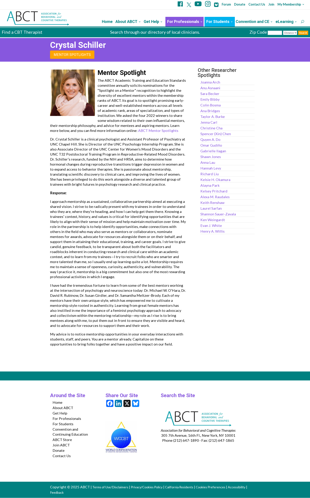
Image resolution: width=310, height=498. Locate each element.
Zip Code (258, 32)
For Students (217, 22)
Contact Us (256, 4)
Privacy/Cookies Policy (147, 487)
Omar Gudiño (211, 145)
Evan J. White (211, 225)
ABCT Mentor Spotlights (158, 130)
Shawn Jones (210, 156)
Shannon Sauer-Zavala (218, 214)
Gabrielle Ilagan (213, 151)
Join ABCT (61, 445)
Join (271, 4)
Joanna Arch (210, 82)
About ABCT (126, 22)
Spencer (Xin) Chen (215, 134)
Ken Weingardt (212, 220)
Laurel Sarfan (211, 208)
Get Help (151, 22)
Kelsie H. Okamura (215, 179)
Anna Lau (207, 162)
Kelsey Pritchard (213, 191)
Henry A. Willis (212, 231)
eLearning (284, 22)
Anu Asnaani (210, 88)
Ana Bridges (210, 111)
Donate (239, 4)
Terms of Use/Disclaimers (110, 487)
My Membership (289, 4)
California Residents (179, 487)
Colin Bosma (210, 105)
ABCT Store (62, 439)
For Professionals (183, 22)
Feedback (57, 492)
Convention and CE (252, 22)
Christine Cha (211, 128)
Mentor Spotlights (72, 55)
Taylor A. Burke (212, 116)
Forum (226, 4)
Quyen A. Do (210, 139)
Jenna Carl (208, 122)
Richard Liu (209, 174)
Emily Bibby (210, 99)
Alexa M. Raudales (215, 197)
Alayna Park (210, 185)
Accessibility (236, 487)
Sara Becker (209, 93)
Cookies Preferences (210, 487)
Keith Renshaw (212, 202)
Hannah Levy (210, 168)
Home (107, 22)
